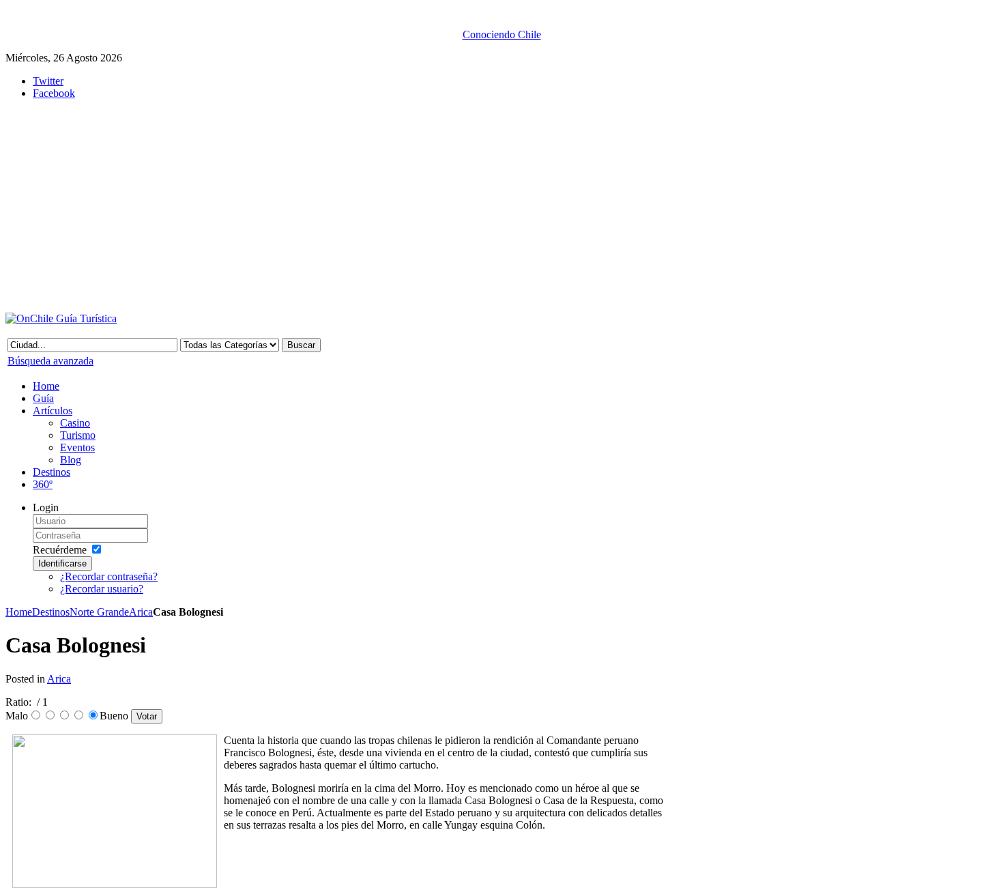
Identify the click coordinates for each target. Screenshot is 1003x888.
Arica (141, 612)
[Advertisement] (339, 206)
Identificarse (62, 563)
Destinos (51, 612)
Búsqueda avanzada (50, 361)
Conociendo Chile (502, 34)
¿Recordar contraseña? (109, 576)
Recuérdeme (60, 550)
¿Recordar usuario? (101, 589)
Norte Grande (99, 612)
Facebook (54, 93)
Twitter (48, 81)
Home (18, 612)
